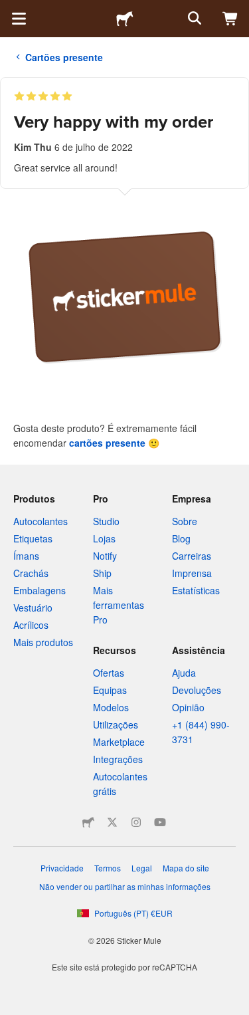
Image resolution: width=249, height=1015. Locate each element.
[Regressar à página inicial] (125, 18)
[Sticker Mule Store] (88, 822)
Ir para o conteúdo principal (10, 10)
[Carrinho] (230, 18)
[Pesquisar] (193, 18)
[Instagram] (136, 822)
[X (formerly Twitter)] (112, 822)
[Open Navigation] (18, 18)
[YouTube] (160, 822)
